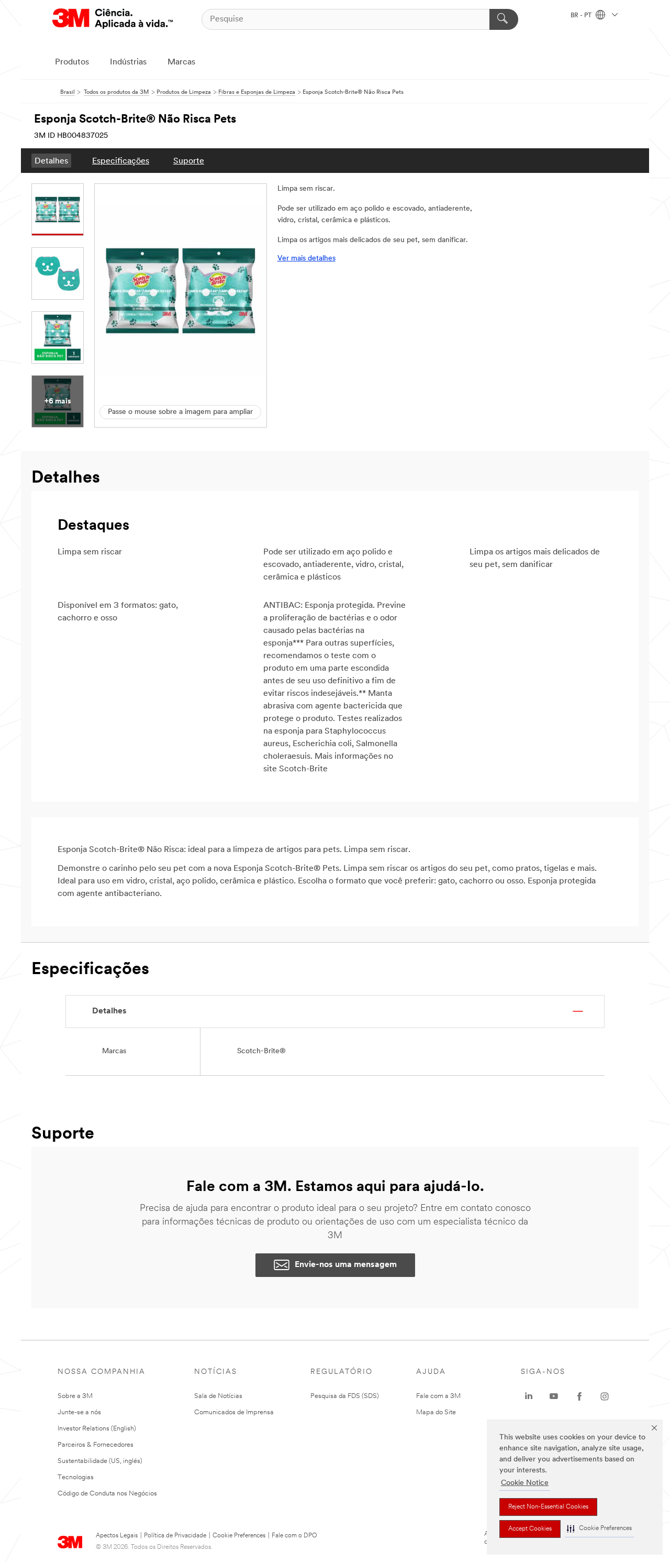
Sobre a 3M (75, 1396)
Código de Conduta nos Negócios (107, 1493)
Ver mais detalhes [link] (306, 259)
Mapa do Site (436, 1412)
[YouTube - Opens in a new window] (554, 1396)
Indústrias (128, 62)
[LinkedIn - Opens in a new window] (529, 1396)
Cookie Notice (525, 1483)
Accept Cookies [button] (530, 1529)
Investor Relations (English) (97, 1428)
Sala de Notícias (218, 1396)
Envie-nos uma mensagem (346, 1265)
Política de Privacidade (175, 1536)
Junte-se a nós (79, 1412)
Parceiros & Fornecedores (95, 1444)
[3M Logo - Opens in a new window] (112, 19)
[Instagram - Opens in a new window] (604, 1396)
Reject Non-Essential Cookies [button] (548, 1507)
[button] (599, 1528)
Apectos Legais (117, 1536)
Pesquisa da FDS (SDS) (344, 1396)
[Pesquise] (503, 19)
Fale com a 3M (438, 1396)
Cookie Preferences (239, 1536)
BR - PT (582, 16)
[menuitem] (51, 161)
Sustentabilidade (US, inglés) (100, 1461)
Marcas (181, 62)
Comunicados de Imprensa (234, 1412)
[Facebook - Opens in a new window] (579, 1396)
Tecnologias (76, 1477)
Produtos (72, 62)
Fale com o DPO (294, 1536)
